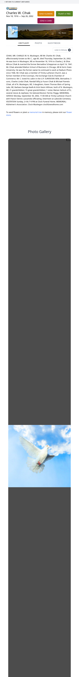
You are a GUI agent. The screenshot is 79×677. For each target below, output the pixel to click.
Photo (38, 43)
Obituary (24, 43)
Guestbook (54, 43)
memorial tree (35, 112)
